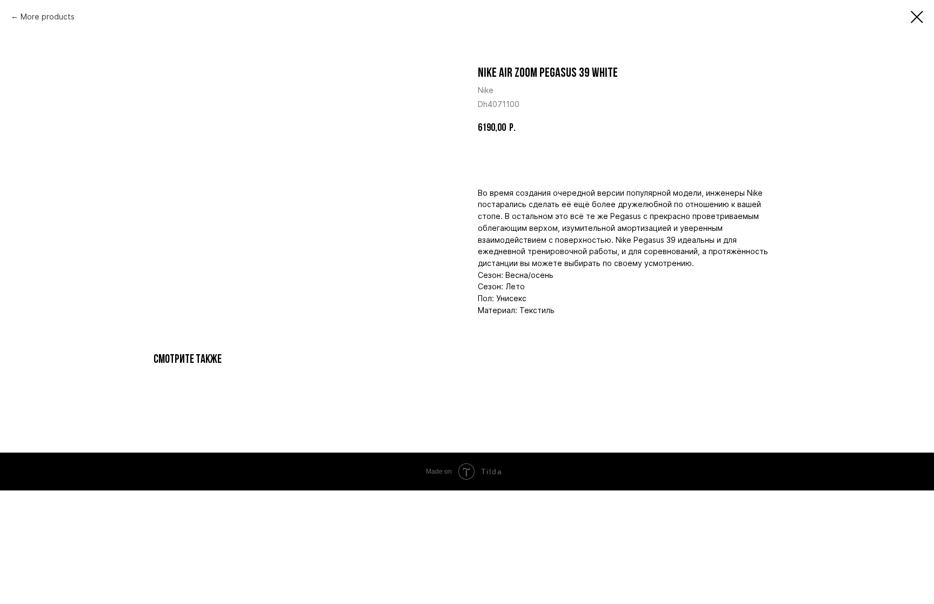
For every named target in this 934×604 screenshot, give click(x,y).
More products (48, 16)
